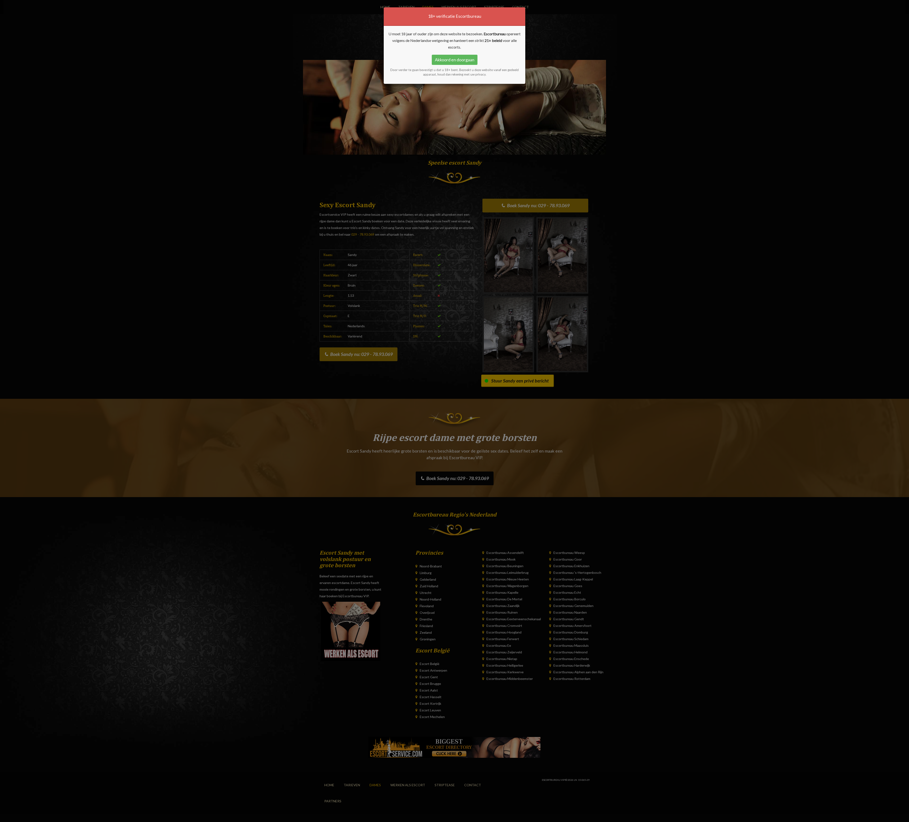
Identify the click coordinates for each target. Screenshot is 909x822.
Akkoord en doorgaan (454, 59)
